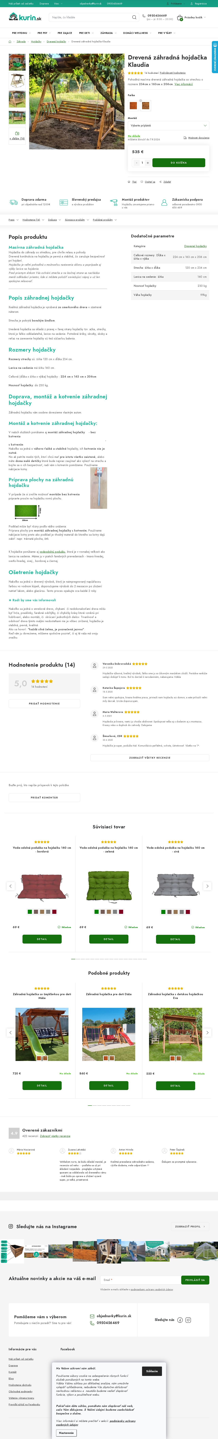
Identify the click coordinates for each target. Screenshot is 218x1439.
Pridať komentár (44, 797)
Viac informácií (184, 84)
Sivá (48, 912)
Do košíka (179, 162)
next (207, 886)
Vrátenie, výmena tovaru (21, 1398)
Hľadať (134, 17)
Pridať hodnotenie (44, 703)
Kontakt (13, 1372)
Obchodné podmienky (20, 1391)
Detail (42, 939)
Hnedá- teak (39, 1058)
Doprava (44, 3)
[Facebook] (180, 1320)
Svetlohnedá (42, 912)
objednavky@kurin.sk (91, 3)
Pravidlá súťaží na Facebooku (24, 1404)
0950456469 (114, 3)
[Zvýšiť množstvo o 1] (148, 163)
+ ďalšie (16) (17, 138)
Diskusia (52, 219)
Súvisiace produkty (75, 219)
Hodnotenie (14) (31, 219)
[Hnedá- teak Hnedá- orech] (42, 1034)
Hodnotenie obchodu (20, 1385)
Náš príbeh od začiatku (21, 3)
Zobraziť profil (188, 1226)
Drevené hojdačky (195, 246)
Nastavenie (66, 1433)
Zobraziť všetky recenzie (150, 757)
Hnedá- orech (45, 1058)
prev (11, 886)
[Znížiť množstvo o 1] (137, 163)
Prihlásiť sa (195, 1280)
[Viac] (198, 33)
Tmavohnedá (36, 912)
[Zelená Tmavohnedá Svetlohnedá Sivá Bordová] (42, 887)
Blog (11, 1378)
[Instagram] (188, 1320)
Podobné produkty (103, 219)
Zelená (30, 912)
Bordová (54, 912)
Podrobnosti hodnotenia (172, 73)
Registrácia (201, 3)
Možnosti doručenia (198, 137)
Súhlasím (152, 1371)
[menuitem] (21, 33)
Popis (11, 219)
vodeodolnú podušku (52, 552)
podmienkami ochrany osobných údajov (152, 1289)
